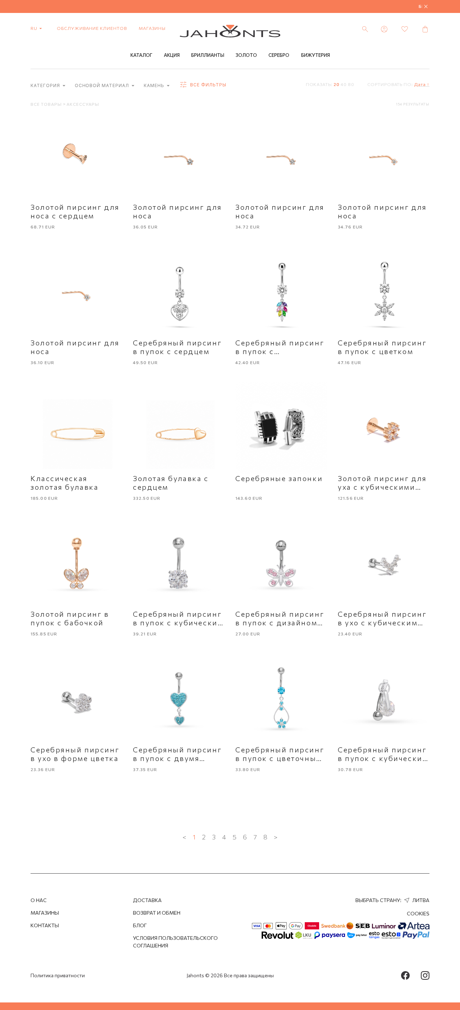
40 (344, 84)
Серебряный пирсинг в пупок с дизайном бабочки (279, 622)
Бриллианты (207, 55)
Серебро (278, 55)
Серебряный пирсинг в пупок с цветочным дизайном (279, 758)
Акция (172, 55)
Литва (420, 900)
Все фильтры (207, 84)
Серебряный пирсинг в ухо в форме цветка (75, 753)
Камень (155, 85)
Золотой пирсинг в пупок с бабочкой (70, 618)
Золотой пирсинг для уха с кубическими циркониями (382, 487)
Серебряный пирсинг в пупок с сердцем (177, 346)
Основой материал (102, 85)
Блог (140, 925)
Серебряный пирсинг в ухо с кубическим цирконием (382, 622)
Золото (246, 55)
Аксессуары (82, 104)
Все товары (47, 104)
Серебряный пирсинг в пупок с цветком (382, 346)
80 (351, 84)
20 (337, 84)
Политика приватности (58, 975)
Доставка (147, 900)
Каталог (141, 55)
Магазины (152, 28)
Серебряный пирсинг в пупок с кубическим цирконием (178, 622)
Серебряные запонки (279, 478)
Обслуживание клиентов (92, 28)
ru (34, 28)
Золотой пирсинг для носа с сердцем (75, 211)
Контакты (45, 925)
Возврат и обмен (156, 913)
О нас (39, 900)
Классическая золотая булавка (64, 482)
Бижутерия (315, 55)
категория (46, 85)
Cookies (418, 913)
